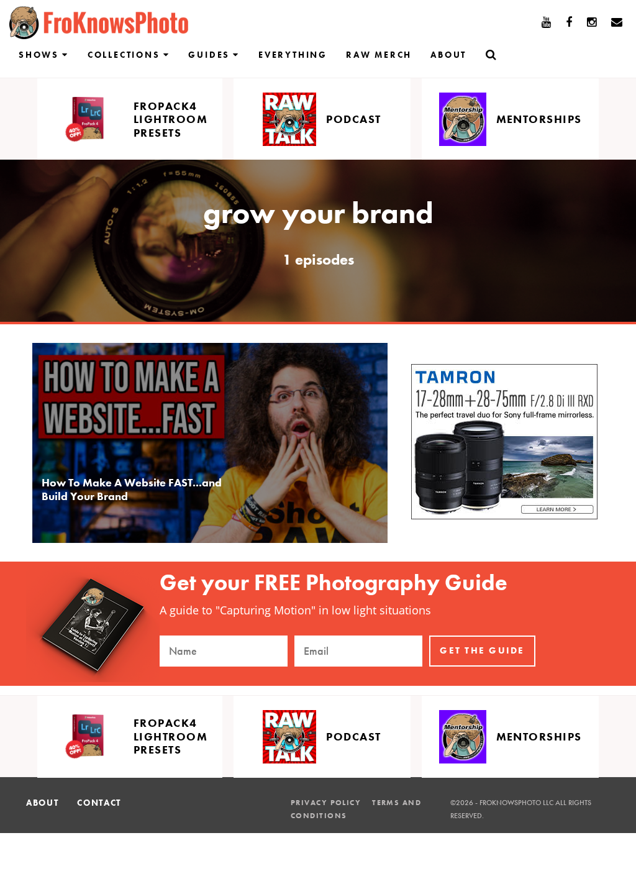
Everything (292, 54)
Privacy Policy (326, 803)
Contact (99, 802)
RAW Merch (379, 54)
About (448, 54)
